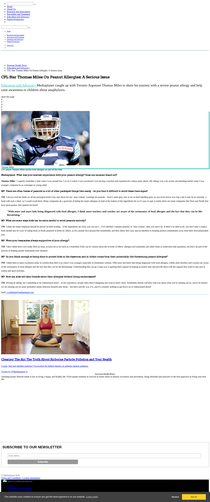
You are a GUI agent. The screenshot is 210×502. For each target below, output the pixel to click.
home (9, 31)
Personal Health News (17, 65)
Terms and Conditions (11, 478)
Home (9, 6)
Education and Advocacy (18, 17)
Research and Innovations (18, 11)
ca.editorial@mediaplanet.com (20, 292)
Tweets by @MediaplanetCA (14, 371)
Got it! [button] (194, 497)
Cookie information (31, 478)
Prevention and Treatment (18, 14)
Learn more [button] (92, 497)
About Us (11, 9)
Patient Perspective (15, 19)
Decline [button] (175, 497)
